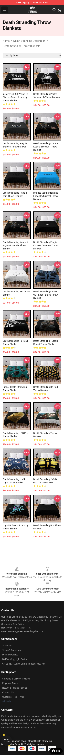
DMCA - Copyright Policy (14, 659)
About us (6, 645)
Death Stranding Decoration (29, 40)
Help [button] (58, 751)
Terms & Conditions (12, 650)
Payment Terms (10, 683)
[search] (54, 10)
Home (6, 40)
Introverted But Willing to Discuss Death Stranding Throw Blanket (15, 97)
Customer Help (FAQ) (13, 697)
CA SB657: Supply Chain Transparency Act (23, 663)
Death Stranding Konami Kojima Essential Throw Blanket (45, 146)
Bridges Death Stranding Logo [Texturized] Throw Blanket (45, 196)
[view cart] (59, 10)
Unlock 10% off (7, 740)
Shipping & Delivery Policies (16, 678)
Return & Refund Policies (14, 687)
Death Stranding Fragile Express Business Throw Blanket (45, 245)
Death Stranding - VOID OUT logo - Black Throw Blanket (45, 294)
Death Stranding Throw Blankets (21, 46)
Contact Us (8, 692)
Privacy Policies (10, 654)
